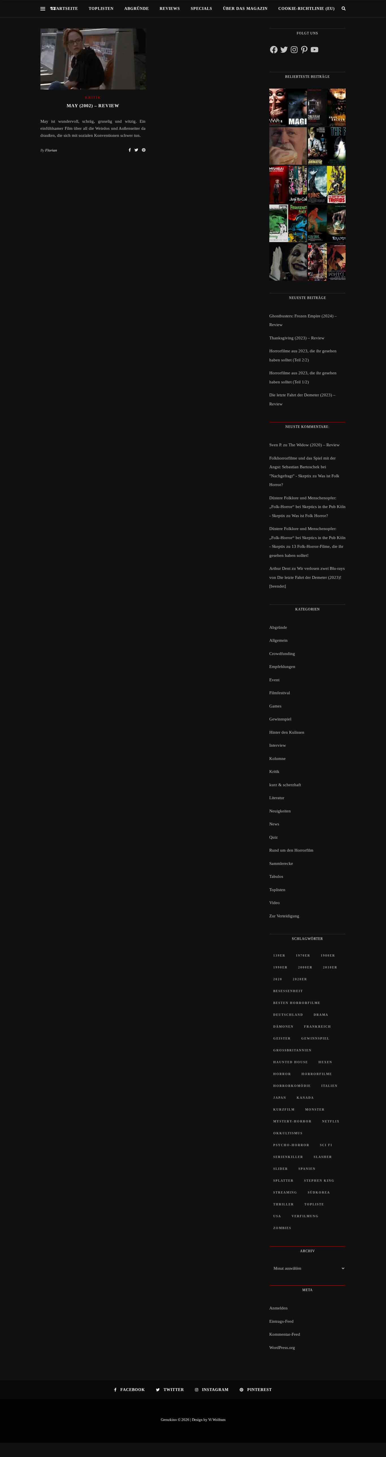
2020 (277, 979)
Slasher (323, 1157)
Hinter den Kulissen (286, 732)
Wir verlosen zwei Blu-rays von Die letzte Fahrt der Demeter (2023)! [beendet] (307, 577)
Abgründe (136, 8)
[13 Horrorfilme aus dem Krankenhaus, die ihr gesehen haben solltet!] (327, 107)
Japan (279, 1097)
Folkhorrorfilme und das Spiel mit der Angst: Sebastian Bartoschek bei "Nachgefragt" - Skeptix (302, 467)
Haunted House (290, 1062)
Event (274, 680)
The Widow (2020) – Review (314, 445)
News (274, 824)
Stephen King (319, 1180)
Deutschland (288, 1014)
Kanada (305, 1097)
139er (279, 955)
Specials (201, 8)
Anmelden (278, 1308)
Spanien (307, 1168)
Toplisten (101, 8)
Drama (321, 1014)
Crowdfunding (282, 653)
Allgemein (278, 640)
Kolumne (277, 758)
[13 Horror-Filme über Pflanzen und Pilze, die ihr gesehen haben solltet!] (327, 184)
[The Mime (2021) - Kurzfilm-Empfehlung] (288, 262)
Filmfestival (279, 693)
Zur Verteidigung (284, 916)
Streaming (285, 1192)
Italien (329, 1085)
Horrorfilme (317, 1074)
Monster (315, 1109)
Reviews (170, 8)
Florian (51, 150)
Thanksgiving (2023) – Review (296, 338)
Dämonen (283, 1026)
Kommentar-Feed (284, 1334)
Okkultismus (288, 1133)
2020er (300, 979)
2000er (305, 967)
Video (274, 902)
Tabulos (276, 876)
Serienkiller (288, 1157)
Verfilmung (305, 1216)
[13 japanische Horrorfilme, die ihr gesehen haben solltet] (327, 262)
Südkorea (319, 1192)
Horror (282, 1074)
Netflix (331, 1121)
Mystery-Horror (292, 1121)
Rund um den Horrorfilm (291, 850)
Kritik (93, 98)
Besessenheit (288, 991)
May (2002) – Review (93, 105)
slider (280, 1168)
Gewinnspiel (280, 719)
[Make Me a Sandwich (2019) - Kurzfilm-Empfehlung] (288, 146)
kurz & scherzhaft (285, 785)
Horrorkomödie (292, 1085)
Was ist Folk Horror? (310, 515)
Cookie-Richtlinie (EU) (306, 8)
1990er (280, 967)
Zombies (282, 1228)
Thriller (283, 1204)
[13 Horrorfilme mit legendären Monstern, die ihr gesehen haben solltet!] (327, 223)
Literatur (276, 797)
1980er (328, 955)
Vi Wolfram (216, 1420)
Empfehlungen (282, 666)
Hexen (325, 1062)
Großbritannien (292, 1050)
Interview (277, 745)
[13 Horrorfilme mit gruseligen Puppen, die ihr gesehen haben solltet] (288, 107)
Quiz (273, 837)
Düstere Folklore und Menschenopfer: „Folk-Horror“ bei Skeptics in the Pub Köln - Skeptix (307, 507)
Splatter (283, 1180)
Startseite (64, 8)
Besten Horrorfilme (296, 1003)
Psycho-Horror (291, 1145)
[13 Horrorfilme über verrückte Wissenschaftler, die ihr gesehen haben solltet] (327, 146)
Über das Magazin (245, 8)
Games (275, 706)
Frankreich (317, 1026)
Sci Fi (326, 1145)
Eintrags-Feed (281, 1321)
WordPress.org (282, 1347)
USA (277, 1216)
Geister (282, 1038)
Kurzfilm (284, 1109)
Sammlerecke (281, 863)
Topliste (314, 1204)
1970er (303, 955)
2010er (330, 967)
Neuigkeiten (280, 811)
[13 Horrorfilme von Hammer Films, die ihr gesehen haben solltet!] (288, 223)
